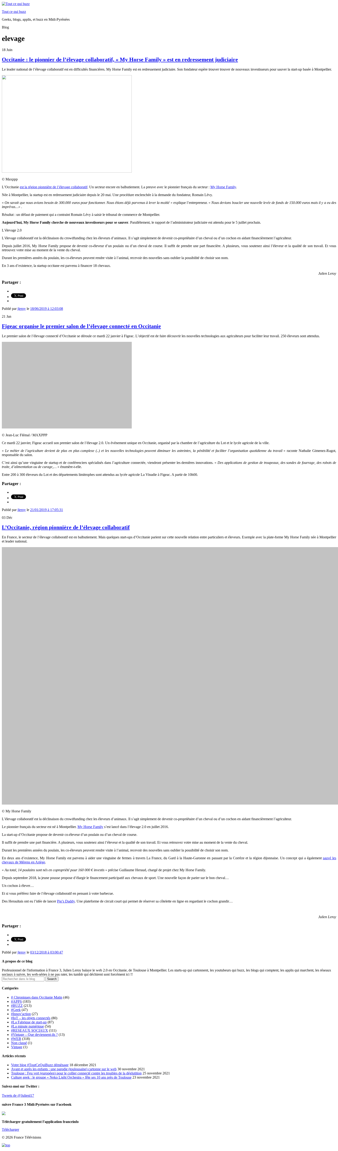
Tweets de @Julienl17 (18, 1095)
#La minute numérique (27, 1026)
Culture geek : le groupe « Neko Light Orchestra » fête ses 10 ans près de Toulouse (71, 1077)
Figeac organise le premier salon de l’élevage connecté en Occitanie (81, 326)
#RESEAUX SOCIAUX (29, 1030)
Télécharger (10, 1129)
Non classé (19, 1043)
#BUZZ (17, 1006)
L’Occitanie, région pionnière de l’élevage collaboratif (66, 527)
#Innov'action (21, 1014)
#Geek (16, 1010)
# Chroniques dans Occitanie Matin (36, 997)
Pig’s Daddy (66, 901)
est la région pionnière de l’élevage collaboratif (53, 187)
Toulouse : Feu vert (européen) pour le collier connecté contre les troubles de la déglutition (76, 1073)
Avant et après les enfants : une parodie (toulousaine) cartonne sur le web (64, 1069)
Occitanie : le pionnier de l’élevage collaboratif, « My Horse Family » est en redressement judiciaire (120, 60)
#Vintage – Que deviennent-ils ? (34, 1035)
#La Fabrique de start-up (29, 1022)
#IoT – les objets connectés (30, 1018)
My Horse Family (223, 187)
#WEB (16, 1039)
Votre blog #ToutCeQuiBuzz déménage (40, 1065)
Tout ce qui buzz (14, 12)
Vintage (16, 1047)
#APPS (16, 1001)
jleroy (21, 309)
